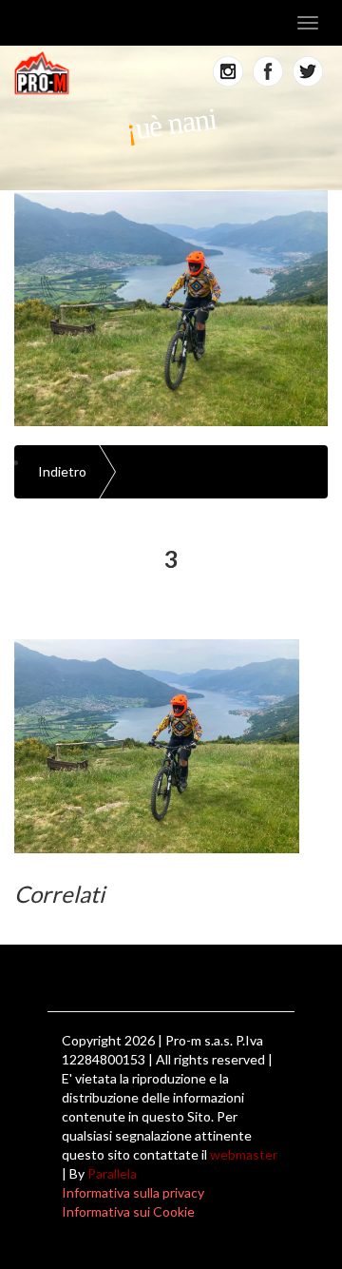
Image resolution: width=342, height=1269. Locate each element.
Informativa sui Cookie (128, 1211)
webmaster (243, 1154)
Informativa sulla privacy (133, 1192)
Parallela (112, 1173)
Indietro (62, 471)
